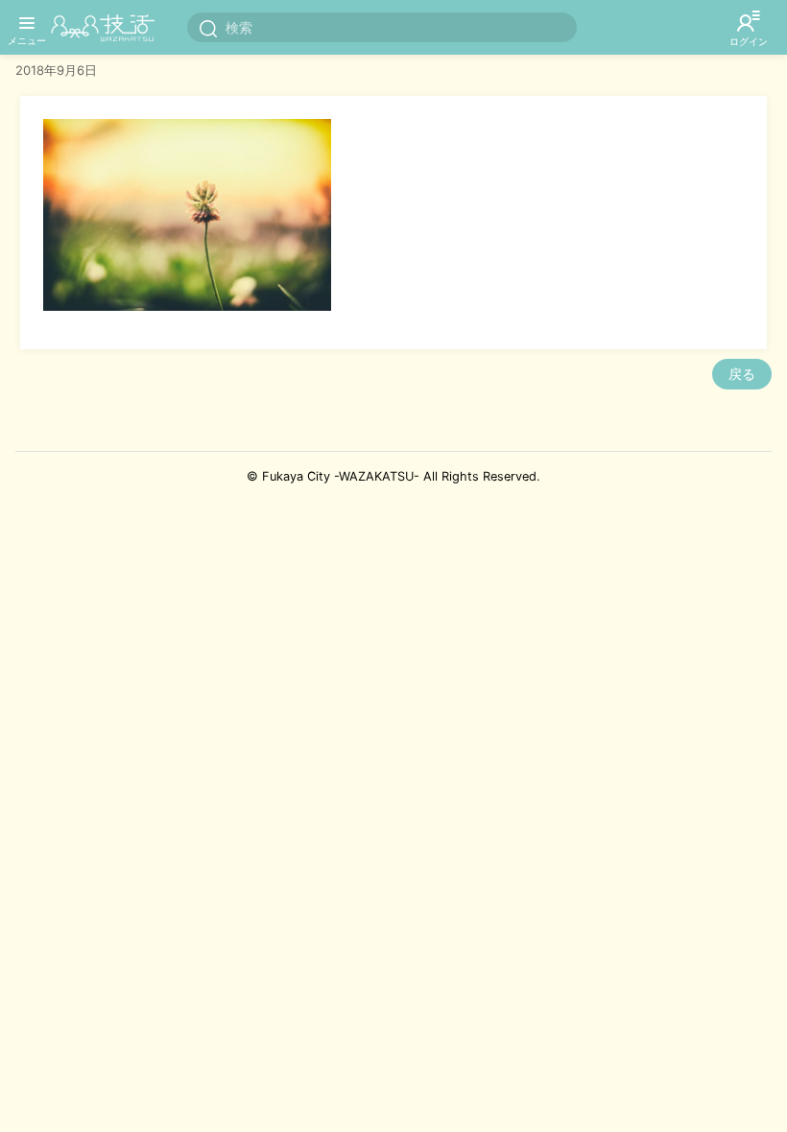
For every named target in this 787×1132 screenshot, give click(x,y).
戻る (741, 374)
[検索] (208, 27)
